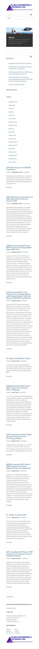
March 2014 (12, 148)
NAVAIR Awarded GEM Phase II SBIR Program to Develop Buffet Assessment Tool (20, 73)
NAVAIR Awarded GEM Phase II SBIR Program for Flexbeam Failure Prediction (18, 388)
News (16, 629)
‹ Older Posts (9, 596)
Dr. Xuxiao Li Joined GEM (16, 515)
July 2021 (11, 108)
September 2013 (13, 155)
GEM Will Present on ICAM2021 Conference (20, 63)
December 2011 (13, 158)
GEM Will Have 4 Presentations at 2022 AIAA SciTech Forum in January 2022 (20, 67)
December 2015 (13, 142)
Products (8, 631)
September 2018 (13, 125)
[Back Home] (19, 8)
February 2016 (12, 135)
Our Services (9, 633)
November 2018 (13, 122)
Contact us (17, 633)
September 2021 (13, 102)
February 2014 (12, 152)
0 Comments (26, 172)
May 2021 (11, 112)
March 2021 (12, 115)
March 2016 (12, 132)
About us (8, 629)
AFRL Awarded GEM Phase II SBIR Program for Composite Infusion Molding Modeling (19, 554)
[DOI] (7, 372)
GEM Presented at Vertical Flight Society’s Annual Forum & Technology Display (19, 436)
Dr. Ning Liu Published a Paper (17, 84)
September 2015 (13, 145)
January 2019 (12, 118)
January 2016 (12, 138)
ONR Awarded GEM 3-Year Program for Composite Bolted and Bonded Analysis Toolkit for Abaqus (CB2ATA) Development (21, 79)
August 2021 (12, 105)
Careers (17, 631)
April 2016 (11, 128)
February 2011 (12, 162)
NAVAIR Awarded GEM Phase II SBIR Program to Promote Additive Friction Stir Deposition (18, 466)
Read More (9, 187)
